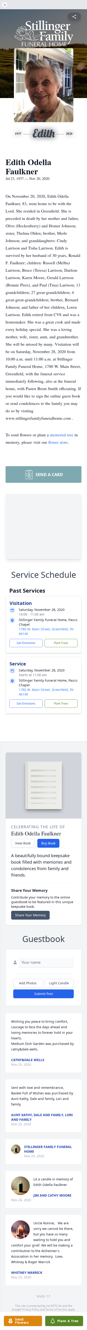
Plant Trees (61, 643)
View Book (23, 843)
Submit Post (43, 993)
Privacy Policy (30, 1310)
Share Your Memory (30, 915)
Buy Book (48, 843)
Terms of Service (56, 1310)
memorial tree (61, 434)
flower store (58, 442)
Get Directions (26, 643)
